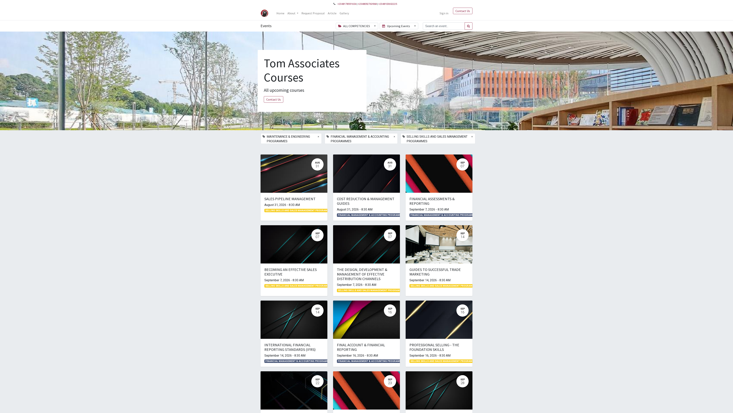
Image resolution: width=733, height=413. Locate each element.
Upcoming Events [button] (398, 26)
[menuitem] (280, 13)
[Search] (468, 26)
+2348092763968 (367, 3)
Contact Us (462, 11)
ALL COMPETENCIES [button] (357, 26)
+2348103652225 (387, 3)
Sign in (444, 13)
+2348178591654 (346, 3)
